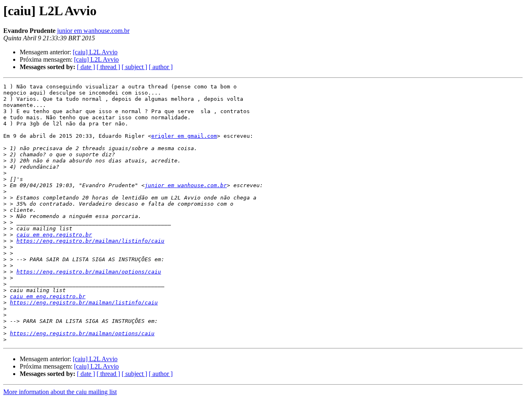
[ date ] (86, 66)
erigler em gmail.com (184, 136)
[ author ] (161, 66)
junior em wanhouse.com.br (93, 30)
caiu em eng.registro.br (54, 235)
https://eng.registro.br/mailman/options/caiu (88, 272)
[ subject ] (134, 66)
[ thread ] (108, 66)
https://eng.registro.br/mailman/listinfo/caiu (90, 241)
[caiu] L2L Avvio (95, 52)
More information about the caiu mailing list (60, 391)
